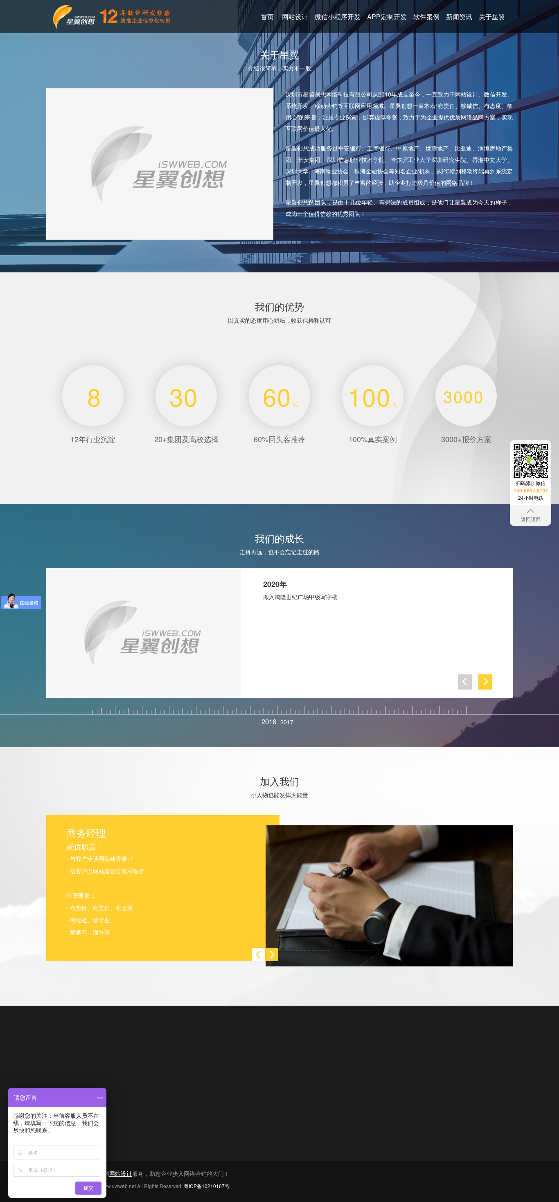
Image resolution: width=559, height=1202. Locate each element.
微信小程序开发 (338, 16)
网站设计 (295, 16)
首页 (267, 16)
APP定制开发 (387, 16)
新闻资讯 (459, 16)
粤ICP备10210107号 (207, 1185)
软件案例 (426, 16)
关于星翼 (492, 16)
